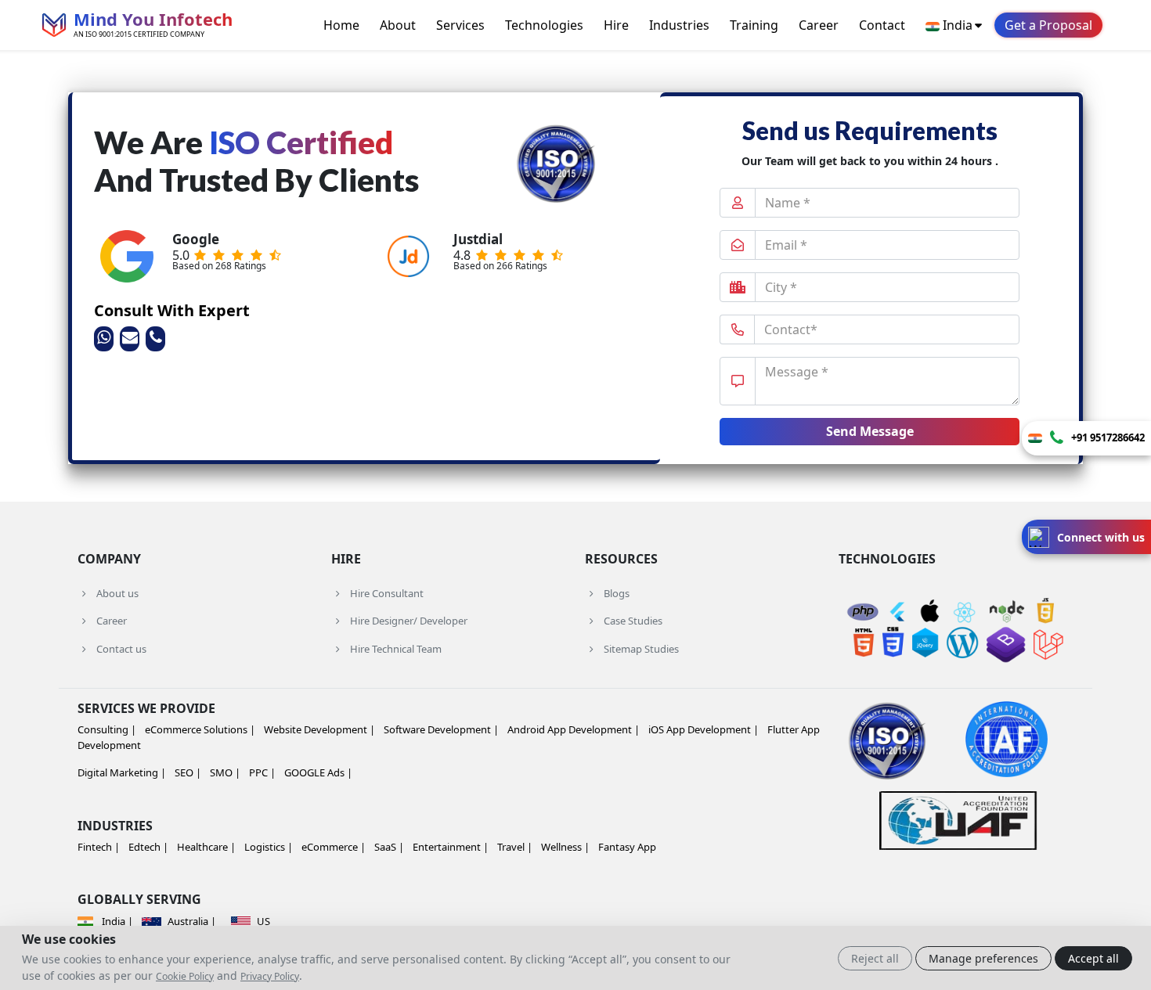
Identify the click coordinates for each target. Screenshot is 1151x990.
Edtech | (148, 847)
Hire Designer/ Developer (408, 621)
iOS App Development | (703, 729)
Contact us (121, 649)
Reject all (875, 958)
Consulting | (107, 729)
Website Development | (319, 729)
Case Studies (633, 621)
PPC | (262, 772)
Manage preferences (983, 958)
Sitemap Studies (641, 649)
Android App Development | (573, 729)
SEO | (188, 772)
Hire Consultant (387, 593)
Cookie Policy (185, 976)
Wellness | (565, 847)
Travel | (514, 847)
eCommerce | (333, 847)
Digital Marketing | (122, 772)
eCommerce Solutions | (200, 729)
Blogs (617, 593)
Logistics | (268, 847)
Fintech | (99, 847)
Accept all (1093, 958)
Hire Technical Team (396, 649)
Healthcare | (206, 847)
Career (819, 25)
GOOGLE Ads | (318, 772)
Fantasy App (627, 847)
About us (117, 593)
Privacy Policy (269, 976)
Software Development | (441, 729)
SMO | (225, 772)
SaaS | (389, 847)
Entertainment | (451, 847)
